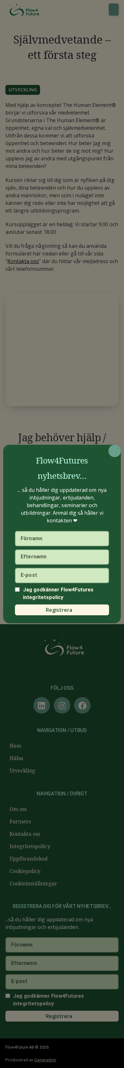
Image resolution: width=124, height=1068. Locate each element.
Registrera (59, 609)
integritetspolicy (43, 597)
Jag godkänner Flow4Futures (58, 593)
